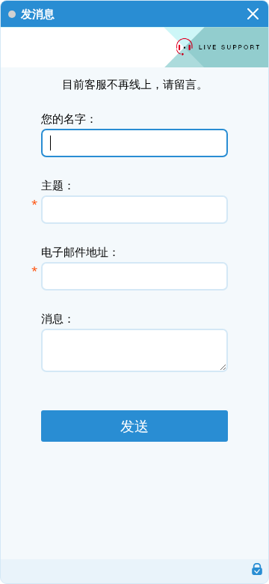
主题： (58, 184)
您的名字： (69, 118)
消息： (58, 318)
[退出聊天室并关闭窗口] (253, 13)
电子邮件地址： (80, 251)
